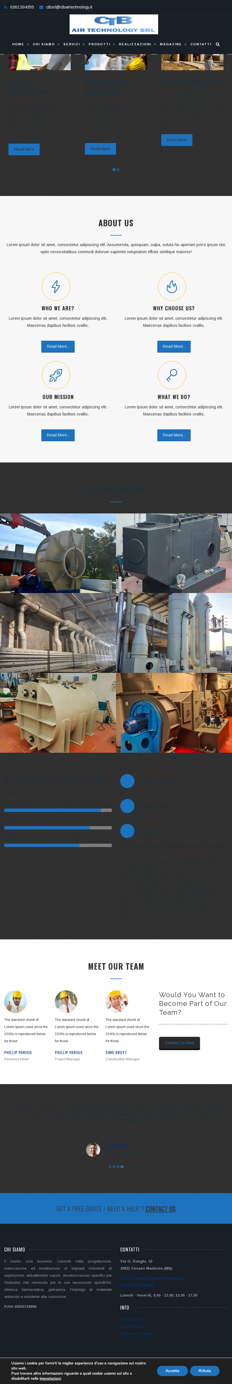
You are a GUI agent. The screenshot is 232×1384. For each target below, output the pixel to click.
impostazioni (50, 1378)
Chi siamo (44, 44)
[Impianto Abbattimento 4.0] (52, 573)
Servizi (71, 44)
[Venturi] (168, 649)
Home (18, 44)
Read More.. (58, 346)
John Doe (117, 1146)
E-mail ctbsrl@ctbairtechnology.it (152, 1278)
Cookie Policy (132, 1326)
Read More (24, 148)
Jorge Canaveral (121, 1052)
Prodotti (99, 44)
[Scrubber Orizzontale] (168, 577)
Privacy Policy (132, 1319)
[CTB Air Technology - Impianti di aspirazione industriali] (114, 24)
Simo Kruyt (65, 1052)
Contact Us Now (179, 1042)
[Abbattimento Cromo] (168, 736)
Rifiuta (205, 1371)
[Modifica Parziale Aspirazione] (52, 653)
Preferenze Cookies (136, 1333)
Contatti (200, 44)
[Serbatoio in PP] (52, 732)
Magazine (171, 44)
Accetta (172, 1371)
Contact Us (160, 1208)
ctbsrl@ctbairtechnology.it (69, 7)
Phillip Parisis (18, 1052)
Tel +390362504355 (137, 1285)
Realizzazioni (135, 44)
